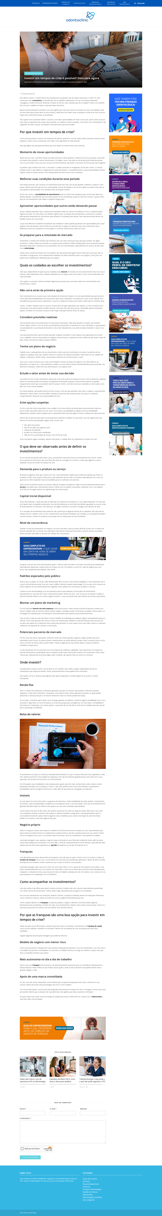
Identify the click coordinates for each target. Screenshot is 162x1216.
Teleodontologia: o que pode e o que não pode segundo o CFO (92, 1080)
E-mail (53, 1109)
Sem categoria (88, 1200)
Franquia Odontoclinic (44, 82)
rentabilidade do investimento (47, 194)
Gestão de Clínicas (66, 3)
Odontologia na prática (92, 1197)
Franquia (36, 3)
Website (83, 1109)
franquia (36, 965)
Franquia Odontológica (95, 3)
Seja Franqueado (124, 3)
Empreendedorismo (50, 3)
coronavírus (37, 100)
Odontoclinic (79, 3)
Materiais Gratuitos (111, 3)
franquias (44, 903)
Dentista (86, 1181)
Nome (23, 1109)
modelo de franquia (27, 860)
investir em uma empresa (43, 608)
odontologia (29, 248)
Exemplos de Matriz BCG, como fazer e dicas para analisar (62, 1080)
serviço (23, 487)
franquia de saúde (94, 926)
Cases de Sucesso (90, 1179)
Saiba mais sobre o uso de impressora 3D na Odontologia (32, 1080)
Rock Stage (32, 1213)
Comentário (25, 1118)
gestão (54, 845)
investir (64, 272)
